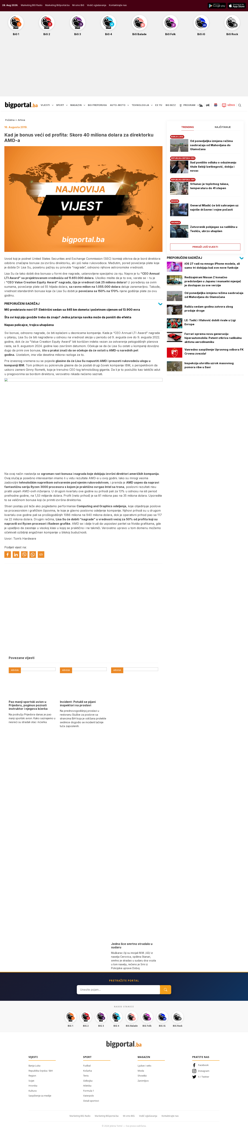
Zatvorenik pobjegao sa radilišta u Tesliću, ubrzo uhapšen (213, 229)
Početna (10, 119)
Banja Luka (34, 1065)
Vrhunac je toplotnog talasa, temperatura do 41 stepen (209, 186)
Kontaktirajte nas (118, 5)
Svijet (31, 1080)
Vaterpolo (88, 1095)
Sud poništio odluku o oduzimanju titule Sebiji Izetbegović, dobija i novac (213, 166)
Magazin (144, 1057)
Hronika (33, 1085)
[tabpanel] (205, 191)
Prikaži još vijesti (205, 246)
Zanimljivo (143, 1080)
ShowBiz (142, 1075)
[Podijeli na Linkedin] (16, 554)
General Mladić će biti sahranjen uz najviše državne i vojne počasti (214, 207)
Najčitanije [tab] (223, 127)
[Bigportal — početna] (21, 105)
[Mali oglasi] (207, 105)
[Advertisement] (124, 68)
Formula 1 (88, 1090)
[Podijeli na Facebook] (7, 554)
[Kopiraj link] (41, 554)
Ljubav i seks (144, 1065)
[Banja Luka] (215, 105)
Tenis (86, 1075)
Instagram (203, 1070)
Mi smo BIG (129, 1115)
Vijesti (33, 1057)
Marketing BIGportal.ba (107, 1115)
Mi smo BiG (78, 5)
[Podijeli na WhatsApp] (32, 554)
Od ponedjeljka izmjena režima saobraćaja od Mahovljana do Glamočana (211, 145)
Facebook (203, 1065)
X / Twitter (203, 1076)
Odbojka (87, 1080)
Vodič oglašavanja (96, 5)
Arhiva (21, 119)
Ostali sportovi (91, 1100)
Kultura (32, 1090)
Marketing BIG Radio (31, 5)
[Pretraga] (239, 105)
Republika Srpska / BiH (41, 1070)
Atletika (87, 1085)
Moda (141, 1070)
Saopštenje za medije (40, 1095)
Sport (87, 1057)
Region (32, 1075)
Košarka (87, 1070)
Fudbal (87, 1065)
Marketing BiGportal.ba (57, 5)
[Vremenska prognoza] (200, 105)
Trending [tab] (187, 127)
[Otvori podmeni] (52, 105)
